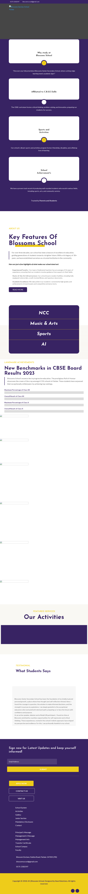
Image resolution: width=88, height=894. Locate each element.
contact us (22, 791)
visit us (21, 798)
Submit (43, 769)
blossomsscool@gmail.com (27, 861)
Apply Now (21, 783)
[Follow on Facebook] (73, 891)
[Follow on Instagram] (77, 891)
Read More (18, 289)
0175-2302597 (14, 2)
